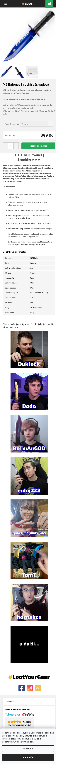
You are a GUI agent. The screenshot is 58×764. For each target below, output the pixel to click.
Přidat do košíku (38, 145)
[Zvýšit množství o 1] (15, 146)
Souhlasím (28, 757)
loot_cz (30, 688)
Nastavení (28, 748)
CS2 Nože (34, 258)
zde (31, 741)
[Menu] (6, 4)
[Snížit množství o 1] (5, 146)
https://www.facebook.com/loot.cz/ (21, 688)
